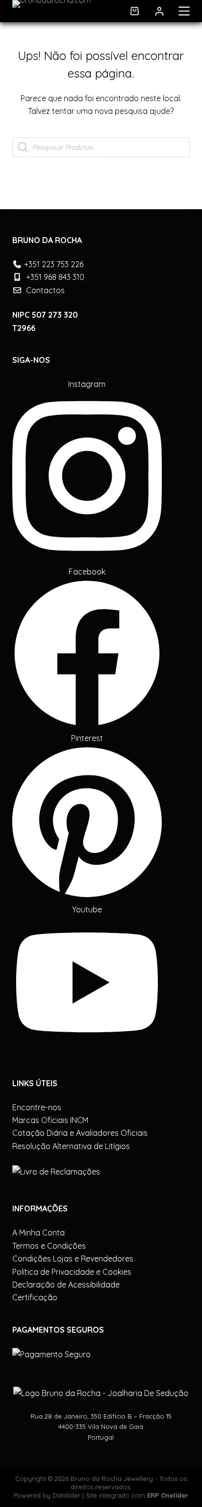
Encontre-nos (36, 1107)
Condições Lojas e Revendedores (72, 1258)
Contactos (45, 290)
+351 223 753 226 (53, 264)
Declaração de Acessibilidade (66, 1284)
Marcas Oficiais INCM (50, 1120)
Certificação (34, 1297)
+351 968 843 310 (55, 277)
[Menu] (184, 11)
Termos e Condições (49, 1246)
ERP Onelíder (167, 1495)
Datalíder (66, 1495)
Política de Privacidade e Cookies (71, 1272)
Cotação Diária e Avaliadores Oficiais (80, 1133)
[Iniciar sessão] (159, 11)
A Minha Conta (38, 1232)
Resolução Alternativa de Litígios (71, 1146)
